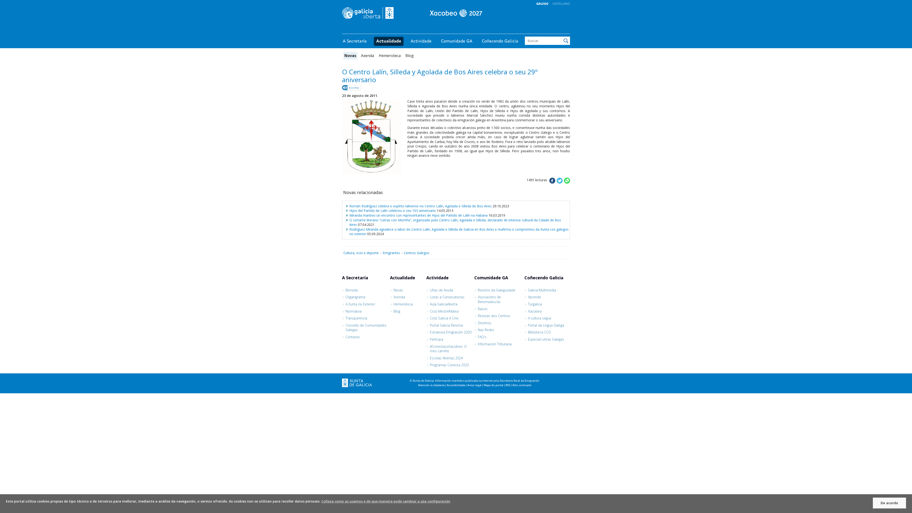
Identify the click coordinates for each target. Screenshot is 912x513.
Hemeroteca (390, 55)
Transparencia (356, 318)
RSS (508, 385)
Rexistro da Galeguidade (496, 290)
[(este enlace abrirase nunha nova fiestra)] (351, 88)
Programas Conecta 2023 (449, 365)
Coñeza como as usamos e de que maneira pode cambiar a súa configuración (385, 501)
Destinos (484, 323)
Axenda (367, 55)
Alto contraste (521, 385)
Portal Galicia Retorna (446, 325)
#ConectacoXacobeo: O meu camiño (448, 348)
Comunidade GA (456, 41)
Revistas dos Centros (494, 316)
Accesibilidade (456, 385)
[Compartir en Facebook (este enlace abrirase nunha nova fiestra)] (552, 182)
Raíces (483, 309)
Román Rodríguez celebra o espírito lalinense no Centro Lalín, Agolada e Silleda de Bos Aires (420, 206)
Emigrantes (391, 253)
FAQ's (482, 337)
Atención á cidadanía (431, 385)
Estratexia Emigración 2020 (450, 332)
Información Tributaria (495, 344)
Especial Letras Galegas (546, 339)
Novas (350, 55)
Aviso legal (474, 385)
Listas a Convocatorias (447, 297)
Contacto (353, 337)
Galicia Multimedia (542, 290)
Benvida (352, 290)
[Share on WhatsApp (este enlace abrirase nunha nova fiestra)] (567, 182)
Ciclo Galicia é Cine (444, 318)
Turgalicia (535, 304)
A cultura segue (539, 318)
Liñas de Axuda (441, 290)
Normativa (353, 311)
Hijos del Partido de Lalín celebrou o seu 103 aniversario (392, 210)
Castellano (561, 4)
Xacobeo (535, 311)
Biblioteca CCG (539, 332)
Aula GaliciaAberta (443, 304)
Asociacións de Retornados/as (489, 299)
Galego (542, 4)
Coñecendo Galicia (500, 41)
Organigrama (355, 297)
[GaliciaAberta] (548, 29)
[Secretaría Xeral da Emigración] (456, 13)
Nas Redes (486, 330)
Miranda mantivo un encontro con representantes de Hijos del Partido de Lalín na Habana (418, 215)
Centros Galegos (416, 253)
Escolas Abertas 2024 (446, 358)
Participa (436, 339)
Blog (409, 55)
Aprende (534, 297)
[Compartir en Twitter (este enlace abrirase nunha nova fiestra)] (560, 182)
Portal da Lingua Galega (546, 325)
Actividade (421, 41)
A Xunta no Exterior (360, 304)
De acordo (889, 503)
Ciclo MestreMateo (444, 311)
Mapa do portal (494, 385)
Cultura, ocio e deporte (361, 253)
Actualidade (388, 41)
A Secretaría (355, 41)
